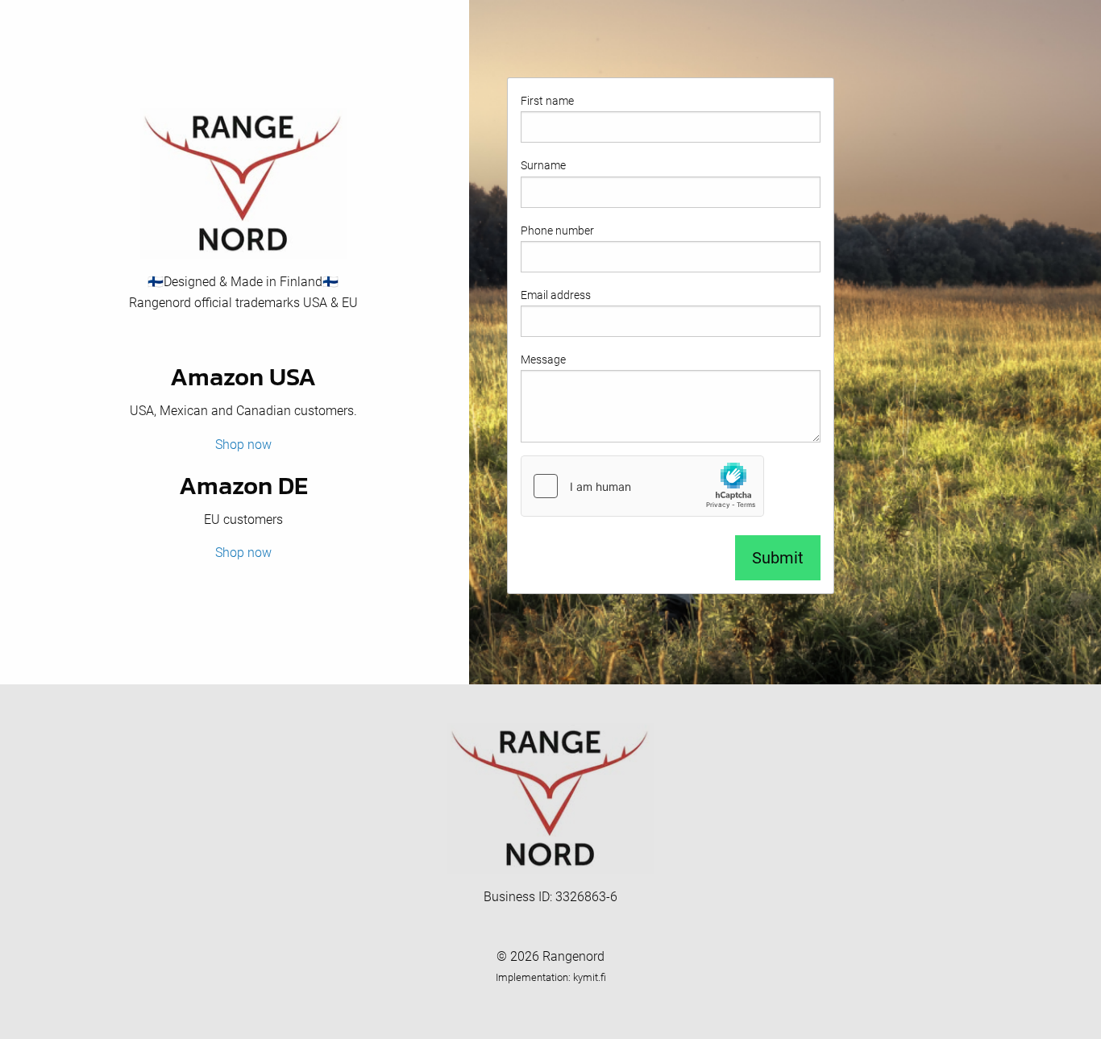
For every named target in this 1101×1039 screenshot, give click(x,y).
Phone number (557, 230)
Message (543, 359)
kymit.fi (589, 977)
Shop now (243, 444)
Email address (556, 295)
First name (547, 100)
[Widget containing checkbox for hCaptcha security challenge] (642, 486)
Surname (543, 165)
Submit (778, 557)
